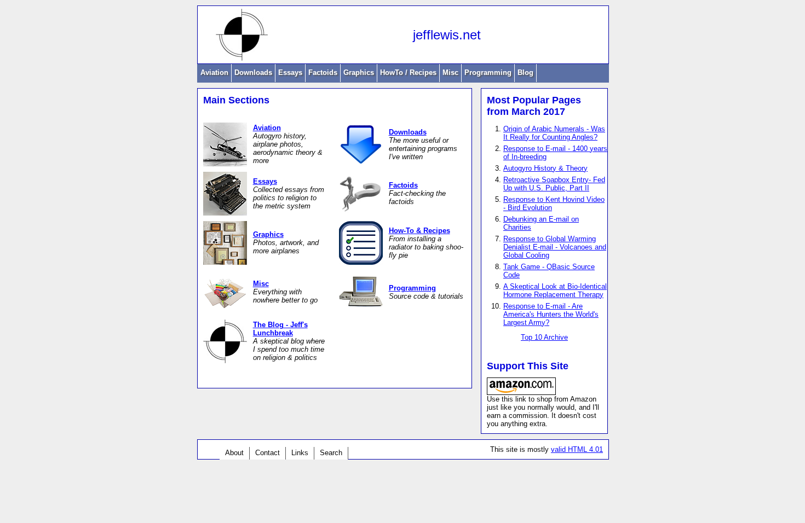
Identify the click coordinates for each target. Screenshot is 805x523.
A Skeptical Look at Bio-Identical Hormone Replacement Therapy (555, 290)
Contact (267, 453)
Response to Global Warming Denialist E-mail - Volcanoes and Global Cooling (554, 247)
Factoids (322, 72)
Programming (487, 72)
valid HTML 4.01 (577, 449)
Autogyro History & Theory (545, 168)
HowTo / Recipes (408, 72)
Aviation (214, 72)
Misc (450, 72)
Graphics (358, 72)
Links (299, 453)
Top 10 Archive (544, 337)
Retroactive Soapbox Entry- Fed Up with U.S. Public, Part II (554, 184)
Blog (525, 72)
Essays (290, 72)
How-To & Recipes (419, 230)
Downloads (253, 72)
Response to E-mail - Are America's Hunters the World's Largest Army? (551, 314)
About (234, 453)
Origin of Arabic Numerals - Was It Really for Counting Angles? (554, 133)
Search (331, 453)
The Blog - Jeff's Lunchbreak (280, 329)
